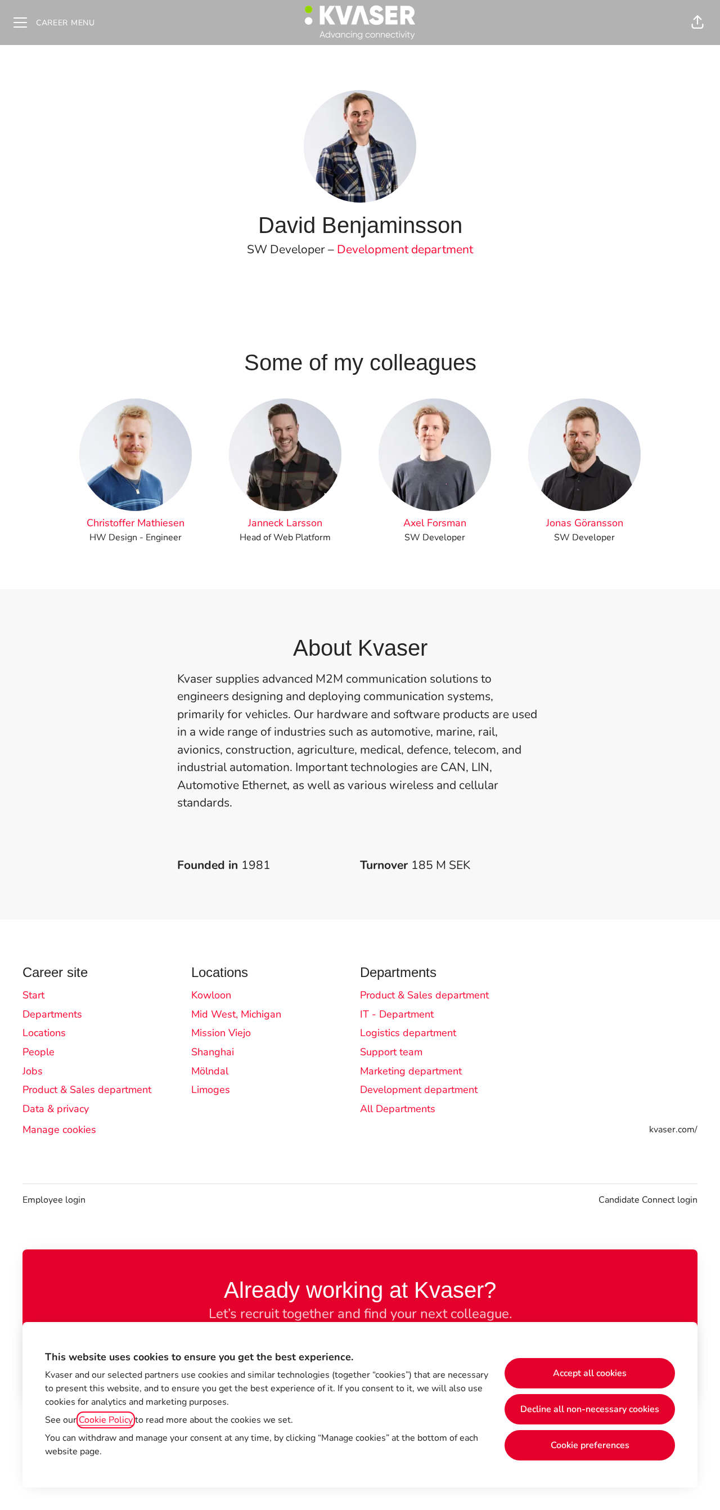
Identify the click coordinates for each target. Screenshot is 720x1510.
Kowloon (211, 995)
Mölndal (209, 1071)
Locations (44, 1032)
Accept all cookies (590, 1373)
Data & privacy (55, 1108)
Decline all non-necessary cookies (589, 1409)
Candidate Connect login (648, 1200)
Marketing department (411, 1071)
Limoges (210, 1089)
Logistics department (408, 1032)
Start (33, 995)
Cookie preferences (590, 1445)
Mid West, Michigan (236, 1014)
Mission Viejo (221, 1032)
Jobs (32, 1071)
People (38, 1052)
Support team (391, 1052)
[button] (697, 22)
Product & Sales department (86, 1089)
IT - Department (397, 1014)
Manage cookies (59, 1129)
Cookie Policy (106, 1420)
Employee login (54, 1200)
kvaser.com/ (673, 1129)
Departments (52, 1014)
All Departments (397, 1108)
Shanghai (212, 1052)
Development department (405, 249)
